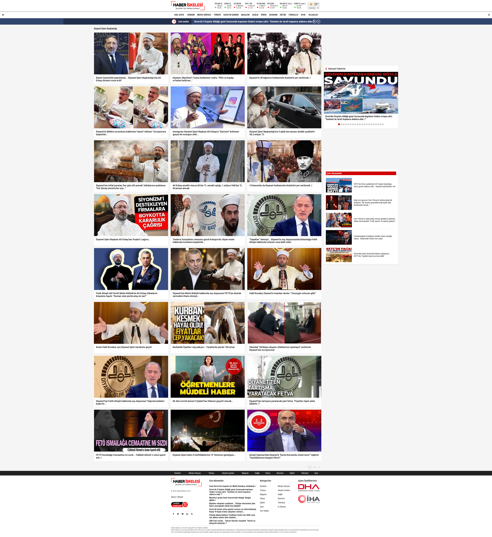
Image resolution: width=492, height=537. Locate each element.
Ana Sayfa (179, 15)
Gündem (191, 15)
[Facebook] (173, 514)
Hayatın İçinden (231, 15)
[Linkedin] (187, 514)
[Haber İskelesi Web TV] (179, 506)
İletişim (180, 497)
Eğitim (283, 15)
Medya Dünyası (204, 15)
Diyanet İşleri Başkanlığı (105, 28)
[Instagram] (182, 514)
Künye (173, 497)
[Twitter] (178, 514)
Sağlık (255, 15)
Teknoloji (293, 15)
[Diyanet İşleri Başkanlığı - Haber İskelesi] (186, 5)
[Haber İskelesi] (186, 482)
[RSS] (191, 514)
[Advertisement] (81, 65)
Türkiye (217, 15)
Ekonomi (273, 15)
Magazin (245, 15)
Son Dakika (264, 511)
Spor (303, 15)
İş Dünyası (282, 506)
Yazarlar (313, 15)
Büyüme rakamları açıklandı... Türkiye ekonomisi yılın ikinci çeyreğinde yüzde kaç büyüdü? (242, 21)
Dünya (264, 15)
